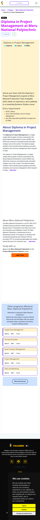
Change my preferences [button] (24, 513)
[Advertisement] (20, 69)
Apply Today (20, 255)
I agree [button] (24, 505)
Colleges (10, 10)
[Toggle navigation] (36, 3)
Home (3, 10)
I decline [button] (24, 509)
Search (19, 3)
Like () (6, 34)
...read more (12, 170)
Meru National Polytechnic (25, 10)
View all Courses (20, 381)
